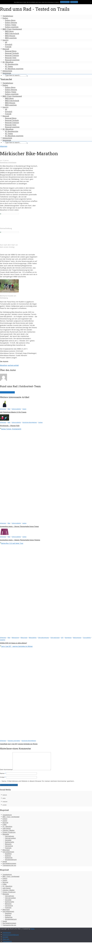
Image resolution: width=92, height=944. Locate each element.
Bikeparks (8, 844)
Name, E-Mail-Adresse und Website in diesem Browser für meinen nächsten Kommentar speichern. (38, 781)
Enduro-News (10, 20)
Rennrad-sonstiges (12, 60)
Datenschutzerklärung (11, 935)
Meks (32, 929)
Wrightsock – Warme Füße (9, 426)
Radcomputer (77, 637)
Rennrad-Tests (10, 58)
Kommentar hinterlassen (8, 162)
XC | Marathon (8, 62)
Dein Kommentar (6, 769)
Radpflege (8, 854)
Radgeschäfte (9, 842)
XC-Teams (9, 66)
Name (3, 773)
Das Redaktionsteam (9, 863)
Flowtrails (8, 848)
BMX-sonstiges (11, 38)
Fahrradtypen (9, 836)
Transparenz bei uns (9, 865)
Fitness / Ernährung (9, 832)
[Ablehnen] (90, 2)
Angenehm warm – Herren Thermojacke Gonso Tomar (19, 526)
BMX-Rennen (10, 36)
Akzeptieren (65, 2)
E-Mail (3, 777)
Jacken (24, 523)
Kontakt (5, 937)
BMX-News (9, 31)
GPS (62, 637)
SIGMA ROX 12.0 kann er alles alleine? (13, 643)
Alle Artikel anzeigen (7, 392)
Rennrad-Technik (12, 53)
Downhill (8, 44)
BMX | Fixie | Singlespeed (12, 29)
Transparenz (7, 941)
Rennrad (6, 49)
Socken (40, 422)
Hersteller (8, 840)
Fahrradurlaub (55, 637)
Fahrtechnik (9, 846)
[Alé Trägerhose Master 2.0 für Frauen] (4, 406)
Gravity (5, 40)
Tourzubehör (87, 637)
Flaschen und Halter (14, 740)
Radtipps (8, 856)
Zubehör (2, 640)
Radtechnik (8, 858)
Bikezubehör (33, 637)
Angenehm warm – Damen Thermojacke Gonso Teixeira (20, 540)
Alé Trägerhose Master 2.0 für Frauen (13, 412)
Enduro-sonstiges (11, 27)
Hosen (24, 409)
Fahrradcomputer (43, 637)
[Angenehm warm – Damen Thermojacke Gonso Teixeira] (4, 534)
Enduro (5, 18)
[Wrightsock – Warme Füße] (4, 420)
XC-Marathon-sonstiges (14, 69)
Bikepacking (15, 637)
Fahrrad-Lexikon (10, 838)
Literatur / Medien (8, 830)
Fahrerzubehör (16, 409)
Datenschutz (7, 71)
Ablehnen (74, 2)
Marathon (3, 365)
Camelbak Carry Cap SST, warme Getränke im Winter (19, 744)
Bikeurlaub (24, 637)
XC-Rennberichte (11, 64)
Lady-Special (7, 828)
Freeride (8, 47)
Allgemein (3, 146)
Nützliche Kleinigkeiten (29, 422)
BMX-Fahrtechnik (12, 33)
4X (6, 42)
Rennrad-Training (12, 55)
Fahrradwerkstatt (8, 852)
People (5, 861)
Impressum (7, 73)
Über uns (6, 939)
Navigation (68, 637)
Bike (9, 409)
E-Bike (4, 824)
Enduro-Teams (10, 25)
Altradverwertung (11, 859)
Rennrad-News (10, 51)
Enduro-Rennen (11, 22)
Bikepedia (6, 834)
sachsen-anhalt (13, 365)
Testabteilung (8, 16)
